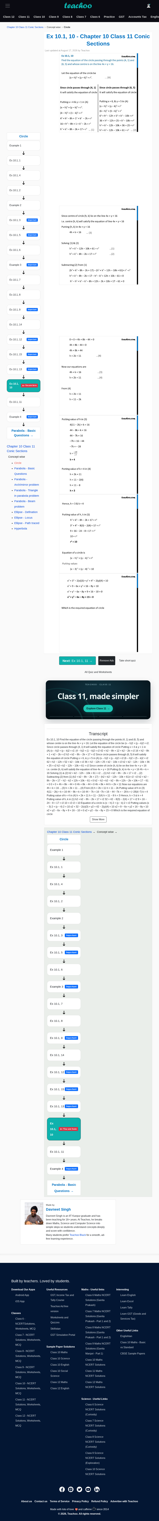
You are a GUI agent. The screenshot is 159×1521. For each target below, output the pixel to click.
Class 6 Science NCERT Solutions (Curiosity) (95, 1409)
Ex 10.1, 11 (15, 402)
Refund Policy (99, 1501)
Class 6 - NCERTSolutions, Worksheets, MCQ (25, 1323)
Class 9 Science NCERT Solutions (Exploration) (95, 1458)
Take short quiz (127, 660)
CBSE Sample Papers (132, 1353)
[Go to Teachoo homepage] (78, 6)
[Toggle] (8, 5)
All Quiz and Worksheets (98, 672)
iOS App (20, 1301)
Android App (22, 1295)
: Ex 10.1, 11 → (77, 661)
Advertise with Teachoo (124, 1501)
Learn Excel (127, 1301)
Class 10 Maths (59, 1352)
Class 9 (54, 16)
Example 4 (22, 417)
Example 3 (22, 265)
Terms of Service (60, 1501)
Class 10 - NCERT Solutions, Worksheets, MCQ (28, 1388)
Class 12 (8, 16)
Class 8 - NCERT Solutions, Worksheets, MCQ (28, 1356)
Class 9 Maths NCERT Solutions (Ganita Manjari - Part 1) (98, 1348)
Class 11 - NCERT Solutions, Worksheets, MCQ (28, 1404)
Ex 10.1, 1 (14, 160)
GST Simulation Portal (62, 1335)
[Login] (148, 5)
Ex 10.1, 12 (22, 339)
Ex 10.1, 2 (14, 190)
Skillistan (55, 1328)
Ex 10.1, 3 (22, 220)
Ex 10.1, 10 (22, 385)
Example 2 (15, 205)
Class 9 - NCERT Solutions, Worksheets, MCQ (28, 1372)
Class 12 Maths (59, 1382)
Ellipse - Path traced (26, 523)
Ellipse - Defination (26, 512)
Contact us (40, 1501)
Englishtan (126, 1336)
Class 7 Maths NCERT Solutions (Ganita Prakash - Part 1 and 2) (98, 1316)
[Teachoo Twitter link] (80, 1489)
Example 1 (15, 145)
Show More (98, 819)
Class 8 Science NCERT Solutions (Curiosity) (95, 1442)
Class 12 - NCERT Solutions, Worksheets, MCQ (28, 1420)
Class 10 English (59, 1364)
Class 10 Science (60, 1358)
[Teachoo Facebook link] (62, 1489)
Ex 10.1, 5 (22, 235)
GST (122, 16)
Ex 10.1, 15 (22, 354)
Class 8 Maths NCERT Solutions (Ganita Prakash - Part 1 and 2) (98, 1332)
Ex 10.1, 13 (22, 369)
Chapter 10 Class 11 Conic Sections (25, 27)
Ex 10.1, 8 (14, 294)
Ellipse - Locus (23, 517)
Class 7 (81, 16)
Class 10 (39, 16)
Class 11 (24, 16)
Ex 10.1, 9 (22, 309)
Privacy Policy (80, 1501)
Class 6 (95, 16)
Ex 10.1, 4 (14, 175)
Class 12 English (59, 1388)
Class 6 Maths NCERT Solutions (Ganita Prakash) (98, 1300)
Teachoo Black (78, 1235)
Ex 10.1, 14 (15, 324)
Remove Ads (107, 660)
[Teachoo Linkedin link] (97, 1489)
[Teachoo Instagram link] (71, 1489)
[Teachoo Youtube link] (88, 1489)
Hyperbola (20, 528)
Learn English (128, 1295)
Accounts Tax (137, 16)
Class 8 (67, 16)
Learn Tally (126, 1307)
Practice (109, 16)
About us (26, 1501)
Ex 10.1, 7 (14, 279)
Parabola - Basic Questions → (23, 433)
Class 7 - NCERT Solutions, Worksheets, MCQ (28, 1340)
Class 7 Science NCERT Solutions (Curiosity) (95, 1425)
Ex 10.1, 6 (14, 250)
